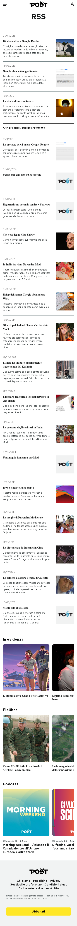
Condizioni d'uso (56, 884)
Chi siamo (23, 881)
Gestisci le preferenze (26, 884)
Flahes (10, 710)
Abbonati (38, 911)
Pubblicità (40, 881)
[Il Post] (38, 4)
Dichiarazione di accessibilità (38, 888)
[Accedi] (72, 4)
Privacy (55, 881)
